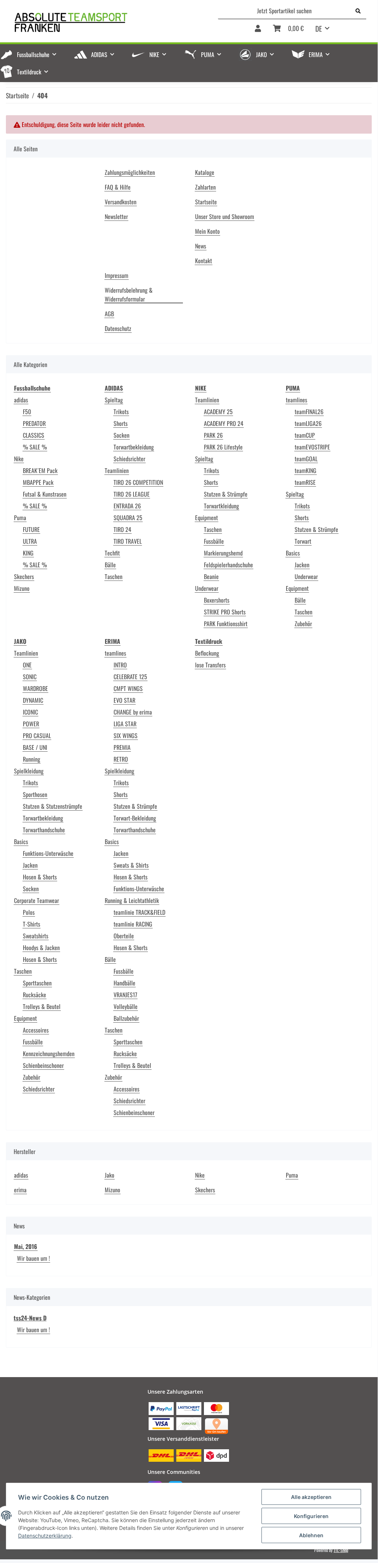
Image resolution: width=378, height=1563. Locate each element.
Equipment (206, 517)
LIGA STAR (125, 723)
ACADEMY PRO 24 (223, 423)
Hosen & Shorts (40, 876)
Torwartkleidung (221, 505)
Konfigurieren (311, 1516)
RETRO (121, 759)
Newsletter (116, 216)
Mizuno (22, 588)
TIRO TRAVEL (128, 541)
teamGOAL (306, 458)
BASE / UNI (35, 747)
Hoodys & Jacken (41, 947)
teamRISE (305, 482)
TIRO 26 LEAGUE (132, 494)
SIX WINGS (126, 735)
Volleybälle (126, 1006)
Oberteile (124, 935)
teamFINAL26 (309, 411)
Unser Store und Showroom (224, 216)
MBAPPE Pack (38, 482)
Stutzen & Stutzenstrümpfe (52, 806)
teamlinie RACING (133, 924)
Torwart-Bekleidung (135, 818)
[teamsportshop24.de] (100, 22)
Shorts (121, 423)
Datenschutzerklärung (45, 1535)
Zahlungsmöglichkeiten (130, 172)
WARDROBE (35, 688)
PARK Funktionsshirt (225, 623)
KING (28, 552)
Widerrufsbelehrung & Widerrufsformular (129, 294)
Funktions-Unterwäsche (48, 853)
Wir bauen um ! (33, 1258)
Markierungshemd (223, 552)
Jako (109, 1175)
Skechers (24, 576)
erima (20, 1189)
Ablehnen (311, 1535)
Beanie (211, 576)
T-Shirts (31, 924)
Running (31, 759)
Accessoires (36, 1030)
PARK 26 (213, 435)
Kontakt (203, 260)
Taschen (113, 576)
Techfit (112, 552)
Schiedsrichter (129, 458)
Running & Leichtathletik (132, 900)
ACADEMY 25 (218, 411)
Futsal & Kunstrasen (44, 494)
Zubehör (303, 623)
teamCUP (305, 435)
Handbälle (124, 982)
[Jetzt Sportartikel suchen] (358, 10)
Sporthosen (35, 794)
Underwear (206, 588)
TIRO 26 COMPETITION (138, 482)
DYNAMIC (33, 700)
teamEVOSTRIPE (312, 446)
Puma (20, 517)
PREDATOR (34, 423)
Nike (19, 458)
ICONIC (30, 712)
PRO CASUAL (37, 735)
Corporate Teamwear (36, 900)
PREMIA (122, 747)
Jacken (302, 564)
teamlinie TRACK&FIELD (139, 912)
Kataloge (204, 172)
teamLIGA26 (308, 423)
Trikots (121, 411)
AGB (109, 313)
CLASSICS (33, 435)
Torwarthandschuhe (44, 829)
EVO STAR (124, 700)
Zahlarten (205, 187)
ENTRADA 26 (127, 505)
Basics (293, 552)
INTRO (120, 664)
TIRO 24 (122, 529)
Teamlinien (117, 470)
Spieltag (114, 399)
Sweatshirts (35, 935)
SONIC (30, 676)
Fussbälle (214, 541)
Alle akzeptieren (311, 1497)
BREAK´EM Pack (40, 470)
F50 (27, 411)
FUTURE (31, 529)
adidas (21, 399)
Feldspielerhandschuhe (228, 564)
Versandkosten (120, 201)
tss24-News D (30, 1317)
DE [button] (318, 28)
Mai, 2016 (25, 1246)
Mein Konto (207, 231)
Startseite (206, 201)
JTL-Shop (341, 1550)
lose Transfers (210, 664)
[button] (258, 31)
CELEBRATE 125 (130, 676)
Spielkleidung (29, 770)
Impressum (116, 275)
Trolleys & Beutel (41, 1006)
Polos (29, 912)
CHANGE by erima (133, 712)
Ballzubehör (126, 1018)
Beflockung (207, 653)
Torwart (303, 541)
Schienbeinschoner (43, 1065)
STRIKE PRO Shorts (225, 611)
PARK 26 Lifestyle (223, 446)
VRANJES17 (125, 994)
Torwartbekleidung (134, 446)
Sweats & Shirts (131, 865)
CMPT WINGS (128, 688)
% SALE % (35, 446)
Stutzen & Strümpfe (225, 494)
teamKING (305, 470)
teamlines (296, 399)
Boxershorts (216, 600)
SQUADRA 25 (128, 517)
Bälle (110, 564)
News (200, 245)
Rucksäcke (34, 994)
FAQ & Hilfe (118, 187)
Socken (121, 435)
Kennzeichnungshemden (48, 1053)
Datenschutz (118, 328)
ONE (27, 664)
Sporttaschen (37, 982)
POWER (31, 723)
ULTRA (30, 541)
